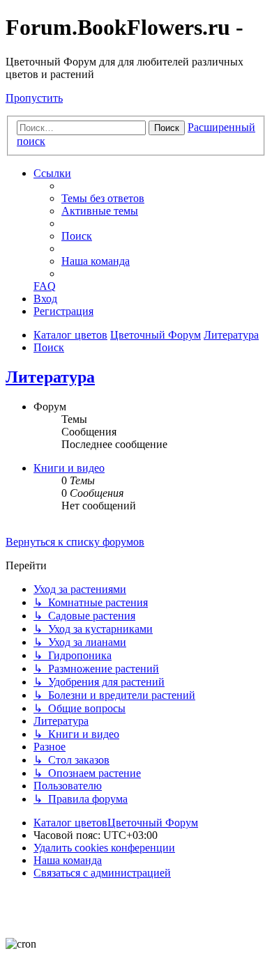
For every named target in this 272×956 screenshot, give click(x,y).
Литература (50, 377)
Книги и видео (69, 468)
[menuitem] (102, 198)
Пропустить (34, 98)
